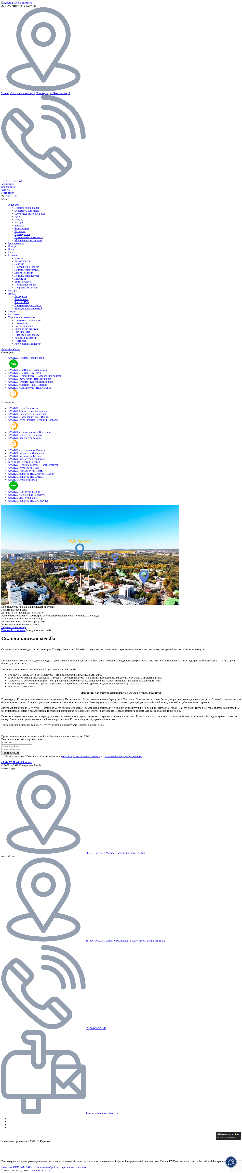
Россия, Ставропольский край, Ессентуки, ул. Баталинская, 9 (35, 93)
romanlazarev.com (41, 1170)
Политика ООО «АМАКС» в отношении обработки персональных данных (43, 1167)
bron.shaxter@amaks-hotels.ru (102, 1113)
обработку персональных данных (81, 756)
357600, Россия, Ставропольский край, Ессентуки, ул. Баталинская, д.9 (125, 940)
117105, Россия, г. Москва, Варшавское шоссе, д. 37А (115, 853)
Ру (6, 196)
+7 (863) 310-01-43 (11, 181)
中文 (14, 196)
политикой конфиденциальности (123, 756)
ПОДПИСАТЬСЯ (11, 753)
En (9, 196)
